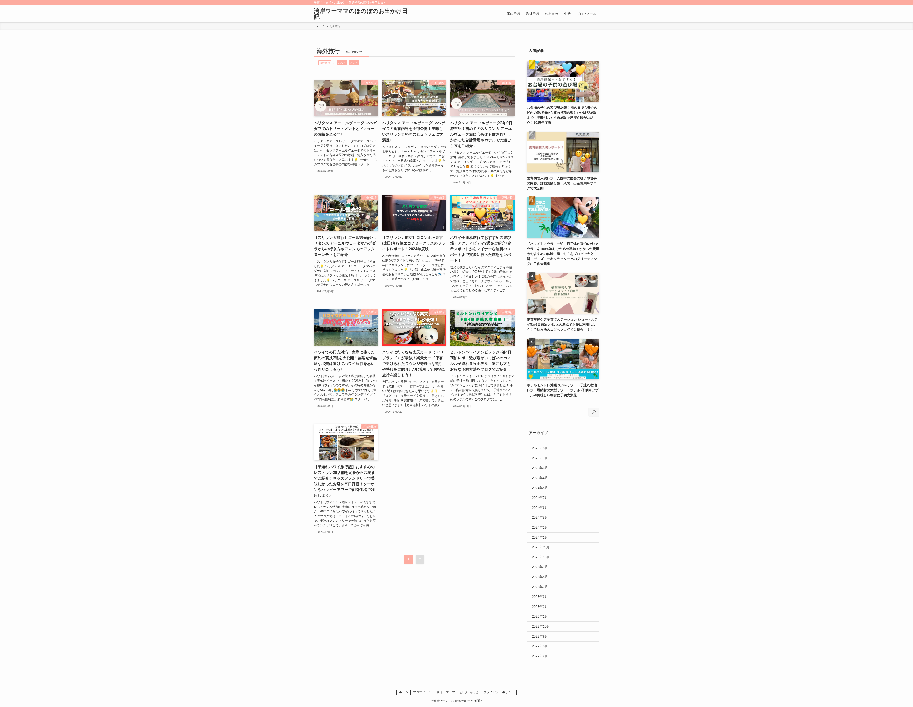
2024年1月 (540, 537)
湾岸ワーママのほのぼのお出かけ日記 (361, 14)
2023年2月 (540, 607)
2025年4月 (540, 478)
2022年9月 (540, 636)
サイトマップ (446, 692)
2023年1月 (540, 616)
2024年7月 (540, 498)
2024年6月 (540, 508)
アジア (354, 62)
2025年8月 (540, 448)
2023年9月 (540, 567)
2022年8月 (540, 646)
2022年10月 (541, 626)
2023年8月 (540, 577)
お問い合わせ (469, 692)
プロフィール (422, 692)
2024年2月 (540, 527)
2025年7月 (540, 458)
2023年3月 (540, 597)
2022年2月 (540, 656)
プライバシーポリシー (498, 692)
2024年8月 (540, 488)
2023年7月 (540, 587)
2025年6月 (540, 468)
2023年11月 (540, 547)
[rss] (590, 2)
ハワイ (342, 62)
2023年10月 (541, 557)
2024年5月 (540, 517)
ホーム (403, 692)
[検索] (596, 2)
